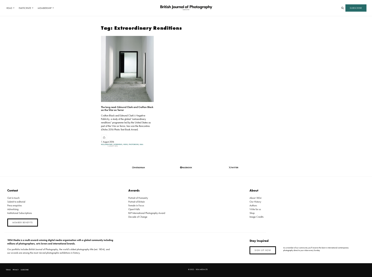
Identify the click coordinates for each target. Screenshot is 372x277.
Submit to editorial (16, 201)
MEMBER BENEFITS (22, 222)
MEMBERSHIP (45, 8)
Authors (253, 205)
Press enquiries (14, 205)
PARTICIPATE (25, 8)
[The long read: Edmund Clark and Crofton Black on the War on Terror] (127, 69)
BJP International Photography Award (146, 213)
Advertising (12, 209)
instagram (139, 167)
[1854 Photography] (186, 8)
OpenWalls (134, 209)
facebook (187, 167)
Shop (252, 213)
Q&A (141, 144)
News (125, 144)
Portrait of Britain (136, 201)
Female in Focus (136, 205)
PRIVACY (16, 270)
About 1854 (255, 197)
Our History (255, 201)
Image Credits (256, 216)
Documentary (106, 144)
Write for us (255, 209)
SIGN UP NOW (263, 250)
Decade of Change (137, 216)
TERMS (8, 270)
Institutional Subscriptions (19, 213)
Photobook (134, 144)
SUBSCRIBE (356, 8)
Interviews (117, 144)
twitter (234, 167)
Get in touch (13, 197)
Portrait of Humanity (138, 197)
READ (9, 8)
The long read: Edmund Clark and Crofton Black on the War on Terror (127, 108)
